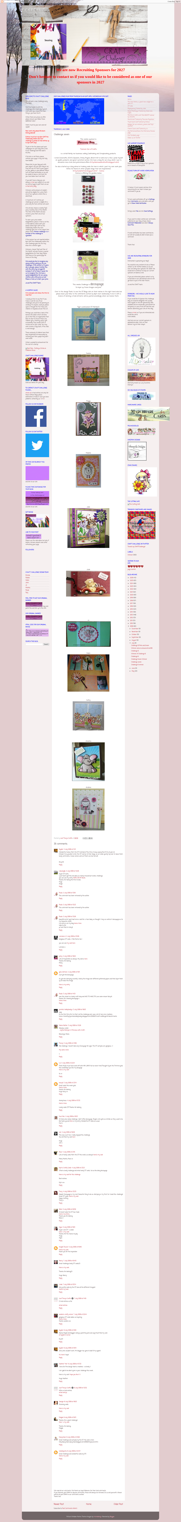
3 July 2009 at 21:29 (74, 1025)
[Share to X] (88, 838)
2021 (131, 592)
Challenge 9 (135, 651)
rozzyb (61, 1083)
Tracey (61, 1043)
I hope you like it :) (74, 1374)
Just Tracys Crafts (65, 1298)
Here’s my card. (64, 1289)
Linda (60, 1284)
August (134, 640)
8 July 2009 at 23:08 (73, 1437)
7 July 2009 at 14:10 (80, 1298)
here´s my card (64, 1232)
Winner (130, 555)
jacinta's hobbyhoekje (65, 1009)
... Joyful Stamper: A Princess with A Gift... (72, 1030)
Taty (27, 593)
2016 (131, 606)
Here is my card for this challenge (69, 1175)
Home (88, 1504)
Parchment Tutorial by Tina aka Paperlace (141, 119)
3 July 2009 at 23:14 (70, 1083)
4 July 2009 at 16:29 (68, 1132)
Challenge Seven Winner (139, 659)
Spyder (61, 849)
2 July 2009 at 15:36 (72, 936)
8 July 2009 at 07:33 (74, 1364)
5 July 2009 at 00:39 (69, 1209)
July (133, 643)
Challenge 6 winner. (137, 665)
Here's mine (63, 1088)
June (133, 668)
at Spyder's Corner (64, 1335)
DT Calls (130, 106)
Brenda (28, 575)
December (135, 629)
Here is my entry (64, 985)
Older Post (118, 1504)
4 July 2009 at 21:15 (69, 1152)
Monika (28, 588)
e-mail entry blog (31, 186)
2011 (131, 621)
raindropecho (63, 1451)
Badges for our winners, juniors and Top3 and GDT (140, 125)
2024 (132, 583)
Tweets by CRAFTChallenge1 (136, 547)
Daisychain (62, 1437)
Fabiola (28, 578)
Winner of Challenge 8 (138, 654)
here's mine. (63, 1319)
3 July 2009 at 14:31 (69, 994)
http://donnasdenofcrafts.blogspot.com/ (104, 162)
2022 (132, 589)
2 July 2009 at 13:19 (69, 893)
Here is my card (64, 1070)
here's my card (98, 1155)
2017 (131, 603)
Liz (60, 1063)
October (134, 634)
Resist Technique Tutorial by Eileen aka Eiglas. (140, 112)
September (135, 637)
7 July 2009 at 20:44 (80, 1314)
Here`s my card (64, 1422)
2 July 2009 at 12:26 (72, 871)
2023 (132, 586)
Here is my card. (64, 1268)
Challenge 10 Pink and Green (140, 645)
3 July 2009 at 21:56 (70, 1043)
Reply (60, 865)
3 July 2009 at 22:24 (68, 1063)
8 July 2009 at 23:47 (73, 1451)
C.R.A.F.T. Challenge (36, 10)
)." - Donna (100, 171)
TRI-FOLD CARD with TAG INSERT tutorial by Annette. (141, 116)
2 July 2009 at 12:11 (70, 849)
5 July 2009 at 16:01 (69, 1227)
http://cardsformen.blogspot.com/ (85, 171)
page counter (132, 569)
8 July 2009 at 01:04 (70, 1348)
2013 (131, 615)
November (135, 632)
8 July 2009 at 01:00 (70, 1330)
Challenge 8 (135, 656)
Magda (61, 1417)
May (133, 671)
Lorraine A (62, 936)
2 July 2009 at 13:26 (69, 917)
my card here (70, 943)
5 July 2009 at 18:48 (75, 1247)
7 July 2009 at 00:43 (69, 1261)
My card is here (64, 1050)
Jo (26, 585)
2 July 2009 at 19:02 (69, 956)
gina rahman (63, 972)
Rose (60, 1152)
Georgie (61, 1402)
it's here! (61, 1355)
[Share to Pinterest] (92, 838)
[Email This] (84, 838)
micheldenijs (97, 1517)
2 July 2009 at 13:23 (69, 905)
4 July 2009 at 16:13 (71, 1116)
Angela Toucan (63, 1247)
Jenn (27, 583)
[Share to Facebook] (90, 838)
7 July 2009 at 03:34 (69, 1284)
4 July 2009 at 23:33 (69, 1191)
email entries (63, 1305)
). (118, 162)
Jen (60, 1132)
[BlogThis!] (86, 838)
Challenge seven (136, 662)
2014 (131, 612)
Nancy (61, 1261)
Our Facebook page (133, 135)
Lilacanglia (62, 871)
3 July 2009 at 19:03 (79, 1009)
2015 (131, 609)
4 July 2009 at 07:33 (73, 1100)
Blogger (112, 1517)
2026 (132, 578)
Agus (60, 1227)
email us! (28, 393)
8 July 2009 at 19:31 (70, 1417)
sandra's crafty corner (66, 1314)
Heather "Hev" (63, 1364)
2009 (132, 626)
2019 (131, 598)
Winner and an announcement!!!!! (141, 648)
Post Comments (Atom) (69, 1508)
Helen (27, 580)
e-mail (32, 182)
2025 (132, 580)
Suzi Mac (62, 1116)
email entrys (63, 1392)
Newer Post (59, 1504)
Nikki (60, 1209)
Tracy (60, 1191)
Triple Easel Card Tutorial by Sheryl (138, 122)
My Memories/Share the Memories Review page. (141, 132)
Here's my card (73, 1196)
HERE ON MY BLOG (79, 878)
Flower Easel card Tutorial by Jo (137, 129)
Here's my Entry (64, 1214)
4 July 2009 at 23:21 (78, 1168)
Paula (60, 893)
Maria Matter (63, 1025)
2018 (131, 601)
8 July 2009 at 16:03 (70, 1402)
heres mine (77, 923)
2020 (132, 595)
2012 (131, 618)
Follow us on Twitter (134, 138)
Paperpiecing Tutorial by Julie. (137, 109)
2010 (131, 623)
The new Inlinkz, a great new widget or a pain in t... (140, 103)
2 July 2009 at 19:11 (74, 972)
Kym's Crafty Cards (65, 1168)
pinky (60, 956)
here (85, 959)
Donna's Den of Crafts (89, 149)
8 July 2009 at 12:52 (80, 1388)
